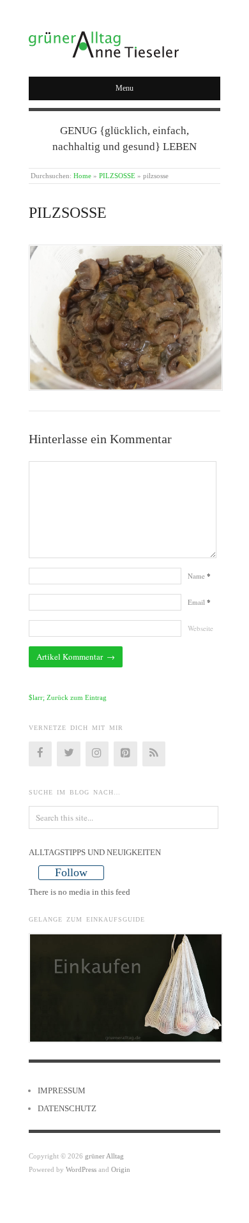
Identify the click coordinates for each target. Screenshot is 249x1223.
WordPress (81, 1169)
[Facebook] (40, 753)
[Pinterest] (125, 753)
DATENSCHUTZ (67, 1108)
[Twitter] (68, 753)
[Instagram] (97, 753)
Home (82, 175)
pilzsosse (68, 212)
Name (199, 576)
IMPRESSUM (62, 1090)
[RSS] (153, 753)
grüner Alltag (104, 1156)
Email (199, 602)
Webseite (200, 628)
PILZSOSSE (117, 175)
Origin (120, 1169)
